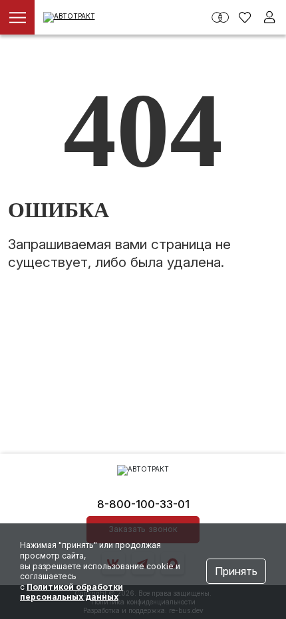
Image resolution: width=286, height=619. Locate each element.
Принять (236, 571)
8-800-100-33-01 (143, 504)
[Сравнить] (220, 17)
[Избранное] (244, 17)
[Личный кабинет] (269, 17)
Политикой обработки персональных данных (71, 592)
